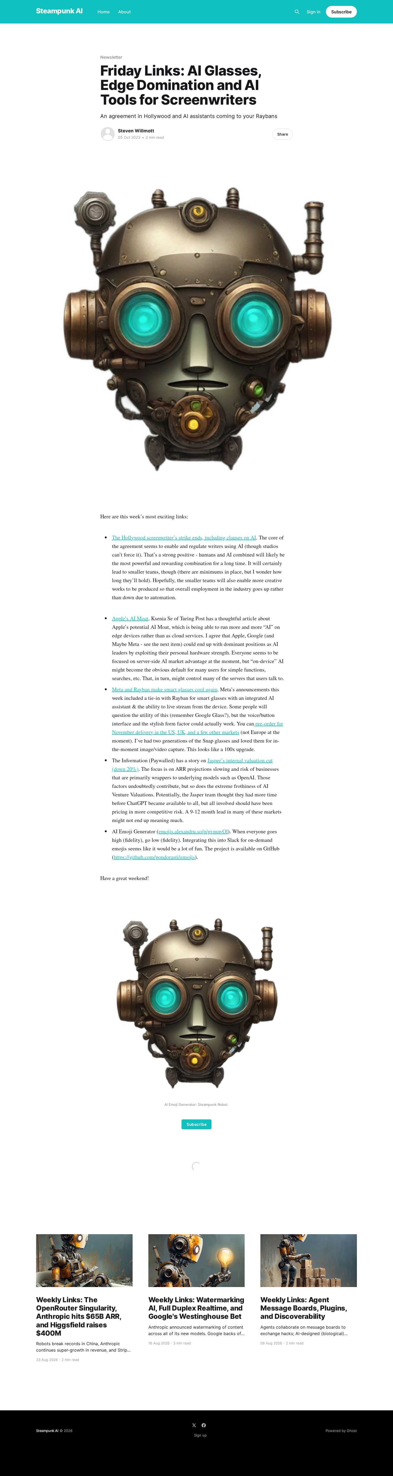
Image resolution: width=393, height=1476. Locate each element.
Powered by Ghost (341, 1430)
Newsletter (111, 57)
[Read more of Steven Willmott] (107, 134)
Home (104, 11)
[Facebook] (204, 1425)
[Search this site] (297, 11)
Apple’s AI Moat (130, 618)
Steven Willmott (136, 130)
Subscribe (341, 11)
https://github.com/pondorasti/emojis (154, 857)
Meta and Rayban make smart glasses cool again (164, 689)
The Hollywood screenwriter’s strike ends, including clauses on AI (184, 537)
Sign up (200, 1435)
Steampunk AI (59, 11)
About (124, 11)
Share (282, 134)
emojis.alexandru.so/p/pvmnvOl (193, 831)
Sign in (314, 11)
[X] (194, 1425)
